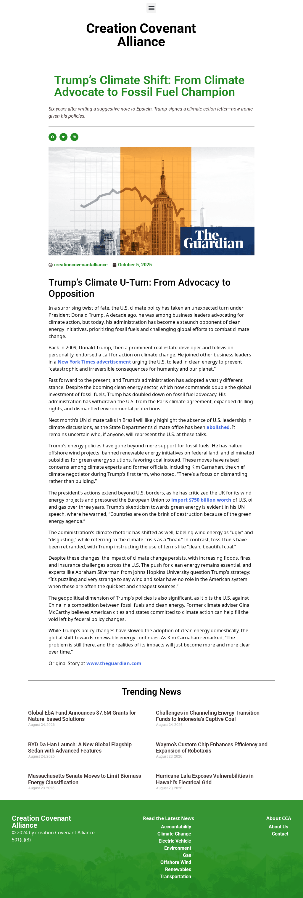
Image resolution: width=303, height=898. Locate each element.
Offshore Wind (175, 862)
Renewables (178, 869)
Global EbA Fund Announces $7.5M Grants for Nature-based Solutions (82, 716)
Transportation (175, 876)
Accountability (176, 827)
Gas (187, 855)
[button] (151, 8)
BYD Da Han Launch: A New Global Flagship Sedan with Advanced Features (80, 747)
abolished (218, 427)
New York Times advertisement (94, 361)
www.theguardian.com (113, 663)
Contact (280, 834)
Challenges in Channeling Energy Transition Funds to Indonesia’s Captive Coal (208, 716)
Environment (177, 848)
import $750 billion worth (201, 500)
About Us (278, 827)
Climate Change (174, 834)
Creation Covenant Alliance (141, 34)
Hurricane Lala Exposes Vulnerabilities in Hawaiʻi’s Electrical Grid (205, 779)
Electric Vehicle (175, 841)
